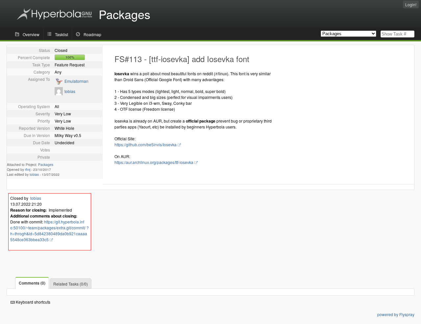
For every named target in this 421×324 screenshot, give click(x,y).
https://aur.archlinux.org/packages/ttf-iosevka (153, 162)
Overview (31, 34)
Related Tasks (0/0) (70, 284)
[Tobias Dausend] (59, 93)
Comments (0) (32, 283)
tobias (69, 91)
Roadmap (92, 34)
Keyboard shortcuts (32, 302)
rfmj (27, 169)
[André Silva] (59, 83)
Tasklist (61, 34)
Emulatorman (76, 81)
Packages (45, 164)
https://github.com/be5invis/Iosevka (145, 144)
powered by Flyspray (395, 314)
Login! (410, 4)
